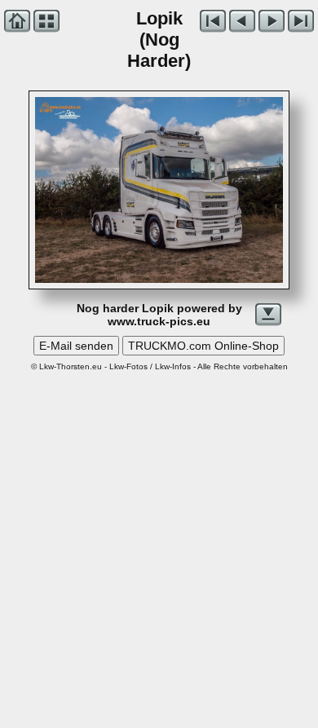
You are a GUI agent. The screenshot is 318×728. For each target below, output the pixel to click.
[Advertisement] (159, 536)
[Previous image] (85, 190)
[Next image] (209, 190)
